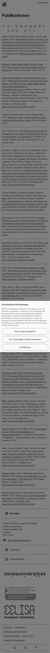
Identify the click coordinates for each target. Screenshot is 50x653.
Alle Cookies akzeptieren (25, 331)
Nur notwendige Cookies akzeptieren (25, 339)
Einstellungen (25, 347)
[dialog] (25, 326)
